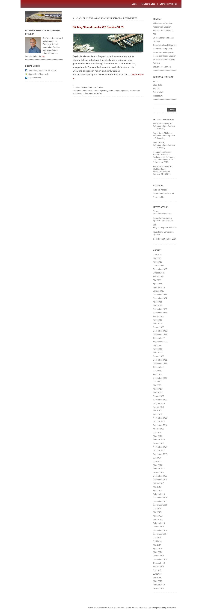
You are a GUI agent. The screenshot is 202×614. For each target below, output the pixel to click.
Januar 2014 (158, 556)
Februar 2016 (159, 494)
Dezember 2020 (160, 378)
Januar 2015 (158, 527)
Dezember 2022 (160, 331)
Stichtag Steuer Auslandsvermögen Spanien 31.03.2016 (162, 171)
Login (134, 4)
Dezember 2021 (160, 360)
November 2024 (160, 298)
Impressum (158, 96)
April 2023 (157, 320)
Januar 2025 (158, 291)
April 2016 (157, 490)
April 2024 (157, 302)
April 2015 (157, 516)
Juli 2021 (157, 371)
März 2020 (157, 392)
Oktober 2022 (159, 338)
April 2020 (157, 389)
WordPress (171, 608)
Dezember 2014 (160, 530)
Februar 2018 (159, 440)
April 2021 (157, 374)
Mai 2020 (157, 385)
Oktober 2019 (159, 403)
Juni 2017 (157, 461)
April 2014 (157, 548)
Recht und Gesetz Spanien (164, 56)
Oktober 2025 (159, 273)
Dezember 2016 (160, 476)
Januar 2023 (158, 327)
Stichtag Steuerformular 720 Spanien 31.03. (98, 27)
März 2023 (157, 324)
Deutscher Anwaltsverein (163, 193)
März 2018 (157, 436)
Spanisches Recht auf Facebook (42, 70)
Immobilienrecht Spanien (164, 52)
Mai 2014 (157, 545)
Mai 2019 (157, 411)
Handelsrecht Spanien (162, 49)
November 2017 (160, 447)
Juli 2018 (157, 432)
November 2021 (160, 363)
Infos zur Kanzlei (160, 190)
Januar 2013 (158, 588)
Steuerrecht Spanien (92, 91)
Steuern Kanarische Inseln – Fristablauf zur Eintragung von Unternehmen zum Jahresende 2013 (164, 157)
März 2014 (157, 552)
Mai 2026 (157, 258)
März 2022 (157, 353)
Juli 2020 (157, 382)
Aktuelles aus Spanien (162, 23)
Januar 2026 (158, 265)
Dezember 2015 (160, 498)
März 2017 (157, 465)
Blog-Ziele (157, 85)
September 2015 (160, 505)
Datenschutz (158, 92)
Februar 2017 (159, 469)
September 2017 (160, 454)
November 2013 (160, 559)
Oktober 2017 (159, 450)
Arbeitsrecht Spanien (162, 27)
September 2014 (160, 534)
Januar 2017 (158, 472)
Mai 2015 (157, 512)
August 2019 (158, 407)
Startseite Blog (148, 4)
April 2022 (157, 349)
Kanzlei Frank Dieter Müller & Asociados (107, 608)
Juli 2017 (157, 458)
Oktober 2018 (159, 421)
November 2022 (160, 334)
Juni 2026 (157, 255)
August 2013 (158, 567)
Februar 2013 (159, 585)
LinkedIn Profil (34, 78)
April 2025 (157, 284)
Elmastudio (143, 608)
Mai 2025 (157, 280)
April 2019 (157, 414)
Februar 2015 (159, 523)
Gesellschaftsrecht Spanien (165, 45)
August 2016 (158, 483)
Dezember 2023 (160, 309)
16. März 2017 (78, 88)
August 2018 (158, 429)
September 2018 (160, 425)
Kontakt (156, 89)
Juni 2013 (157, 574)
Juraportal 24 (158, 197)
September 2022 (160, 342)
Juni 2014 (157, 541)
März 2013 (157, 581)
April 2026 (157, 262)
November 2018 (160, 418)
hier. (43, 56)
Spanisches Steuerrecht (38, 74)
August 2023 (158, 316)
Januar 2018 (158, 443)
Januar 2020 (158, 396)
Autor (155, 81)
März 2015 (157, 519)
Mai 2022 (157, 345)
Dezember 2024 (160, 295)
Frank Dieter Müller (161, 124)
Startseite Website (168, 4)
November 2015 (160, 501)
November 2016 (160, 480)
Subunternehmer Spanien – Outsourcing (164, 127)
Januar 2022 (158, 356)
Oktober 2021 (159, 367)
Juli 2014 (157, 538)
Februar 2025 (159, 287)
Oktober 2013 (159, 563)
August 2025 (158, 276)
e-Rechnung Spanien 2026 (164, 239)
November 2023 (160, 313)
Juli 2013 (157, 570)
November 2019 (160, 400)
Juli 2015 (157, 509)
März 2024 (157, 305)
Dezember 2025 (160, 269)
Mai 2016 (157, 487)
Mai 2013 (157, 577)
